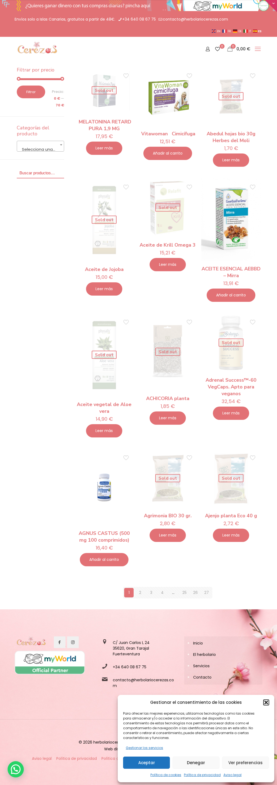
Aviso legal (232, 775)
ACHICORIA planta (167, 398)
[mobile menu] (257, 49)
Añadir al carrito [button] (168, 153)
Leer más (104, 148)
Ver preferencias (245, 763)
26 (195, 592)
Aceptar (146, 763)
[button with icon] (59, 642)
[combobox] (40, 146)
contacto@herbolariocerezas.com (195, 19)
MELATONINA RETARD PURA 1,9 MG (104, 125)
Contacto (202, 677)
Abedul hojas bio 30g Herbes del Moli (231, 137)
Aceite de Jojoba (104, 269)
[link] (31, 642)
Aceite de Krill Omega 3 (168, 245)
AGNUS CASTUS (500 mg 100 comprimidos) (104, 536)
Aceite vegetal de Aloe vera (104, 407)
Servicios (201, 666)
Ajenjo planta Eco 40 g (231, 515)
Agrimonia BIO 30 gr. (168, 515)
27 (206, 592)
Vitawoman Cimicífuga (167, 133)
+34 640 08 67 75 (139, 19)
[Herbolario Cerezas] (37, 49)
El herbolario (204, 654)
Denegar (196, 763)
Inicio (198, 643)
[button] (266, 702)
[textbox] (40, 149)
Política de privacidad (202, 775)
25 (184, 592)
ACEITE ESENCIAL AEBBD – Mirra (231, 272)
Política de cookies (165, 775)
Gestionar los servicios (144, 747)
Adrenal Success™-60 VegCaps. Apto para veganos (231, 387)
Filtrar (31, 91)
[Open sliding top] (271, 6)
